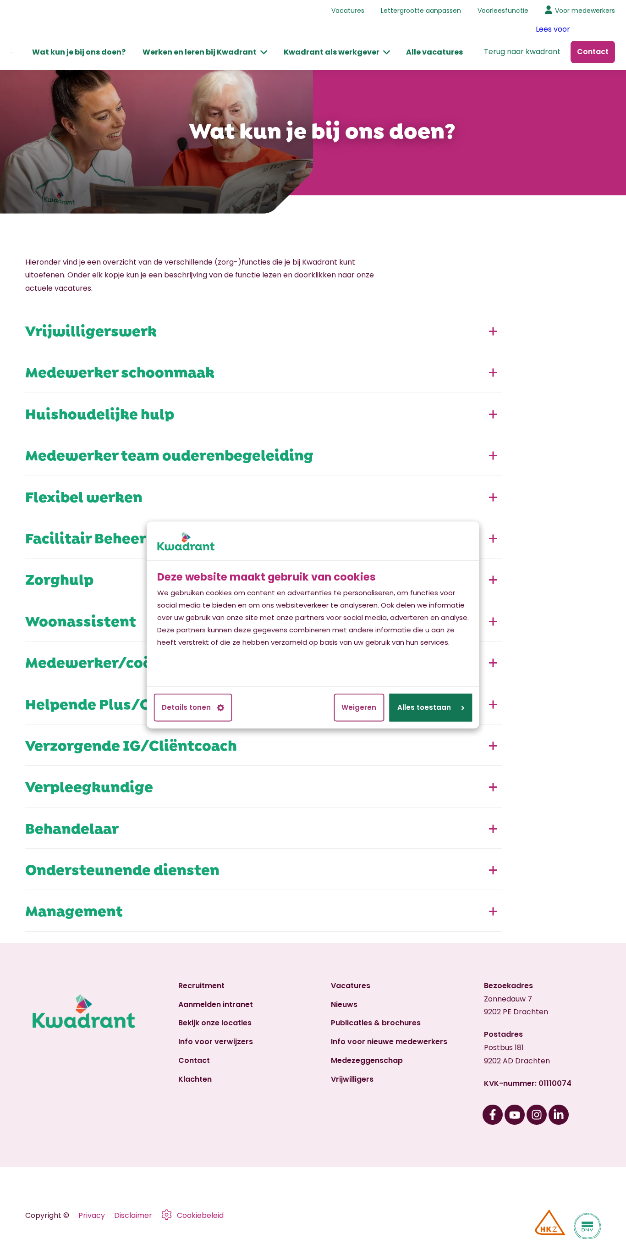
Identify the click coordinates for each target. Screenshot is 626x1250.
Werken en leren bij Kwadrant (200, 52)
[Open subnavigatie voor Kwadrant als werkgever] (386, 52)
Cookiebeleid (200, 1215)
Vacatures (347, 10)
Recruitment (201, 985)
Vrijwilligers (352, 1079)
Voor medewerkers (585, 10)
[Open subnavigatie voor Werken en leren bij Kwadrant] (264, 52)
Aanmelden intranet (215, 1004)
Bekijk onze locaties (215, 1023)
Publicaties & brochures (376, 1023)
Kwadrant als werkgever (331, 52)
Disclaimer (133, 1215)
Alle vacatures (434, 52)
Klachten (195, 1079)
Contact (194, 1060)
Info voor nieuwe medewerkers (389, 1041)
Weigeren (358, 708)
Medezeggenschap (367, 1060)
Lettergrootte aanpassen (421, 10)
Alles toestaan (424, 708)
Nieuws (344, 1004)
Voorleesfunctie (503, 10)
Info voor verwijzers (215, 1041)
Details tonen (186, 708)
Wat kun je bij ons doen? (79, 52)
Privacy (91, 1215)
